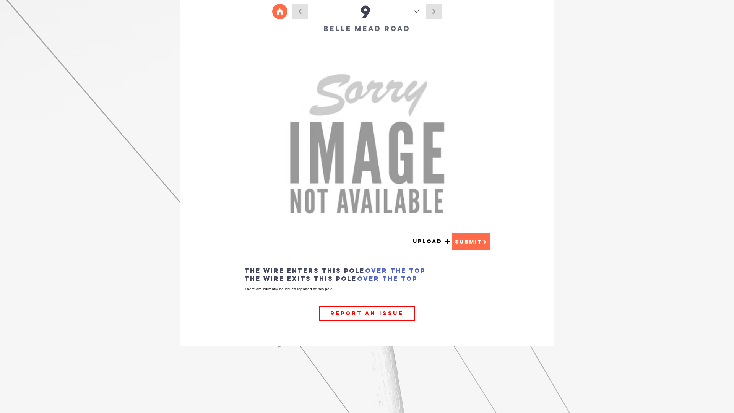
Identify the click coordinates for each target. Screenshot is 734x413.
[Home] (279, 11)
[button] (432, 241)
